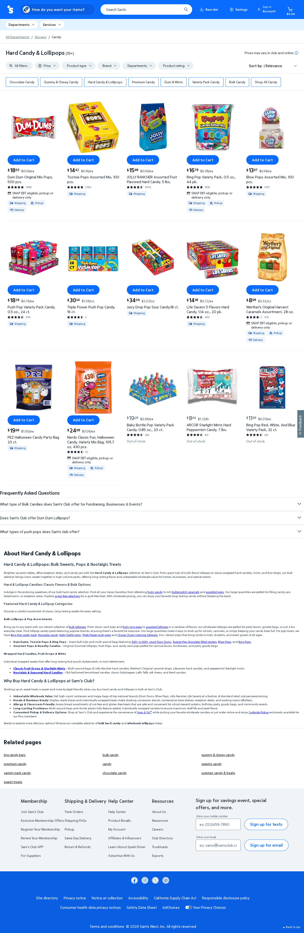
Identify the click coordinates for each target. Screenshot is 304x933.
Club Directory (162, 838)
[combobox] (146, 9)
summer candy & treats (218, 773)
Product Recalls (119, 820)
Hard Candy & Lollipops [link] (105, 82)
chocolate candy (115, 773)
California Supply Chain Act (175, 898)
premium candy (15, 763)
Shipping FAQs (76, 820)
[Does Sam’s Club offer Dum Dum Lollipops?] (299, 517)
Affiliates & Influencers (124, 838)
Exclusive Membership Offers (42, 820)
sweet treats (13, 782)
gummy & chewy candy (218, 754)
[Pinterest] (166, 880)
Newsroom (160, 820)
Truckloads (160, 847)
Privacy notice (75, 898)
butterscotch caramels (185, 592)
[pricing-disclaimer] (296, 53)
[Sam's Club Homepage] (10, 9)
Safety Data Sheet (142, 907)
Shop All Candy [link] (266, 82)
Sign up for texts (266, 824)
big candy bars (15, 754)
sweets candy (211, 763)
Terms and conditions (107, 926)
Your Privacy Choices (209, 907)
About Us (159, 811)
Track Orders (74, 811)
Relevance (274, 65)
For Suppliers (31, 855)
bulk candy (111, 754)
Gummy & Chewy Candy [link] (61, 82)
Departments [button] (19, 24)
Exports (158, 855)
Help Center (117, 811)
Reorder (211, 9)
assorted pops (215, 592)
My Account (116, 829)
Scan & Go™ (144, 712)
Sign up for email (266, 845)
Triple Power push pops (96, 635)
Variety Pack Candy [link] (206, 82)
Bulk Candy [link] (237, 82)
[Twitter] (155, 880)
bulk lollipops (77, 627)
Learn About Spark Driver (127, 847)
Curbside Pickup (259, 712)
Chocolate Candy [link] (22, 82)
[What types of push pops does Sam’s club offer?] (299, 531)
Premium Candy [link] (143, 82)
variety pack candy (17, 773)
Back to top (293, 927)
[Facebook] (134, 880)
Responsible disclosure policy (226, 898)
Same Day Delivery (78, 838)
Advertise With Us (121, 855)
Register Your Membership (40, 829)
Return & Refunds (78, 847)
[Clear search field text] (175, 9)
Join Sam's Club (32, 811)
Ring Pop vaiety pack (24, 635)
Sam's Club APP (32, 847)
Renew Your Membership (39, 838)
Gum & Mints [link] (173, 82)
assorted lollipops (157, 627)
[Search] (186, 9)
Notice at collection (107, 898)
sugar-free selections (67, 596)
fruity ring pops (132, 627)
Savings (241, 9)
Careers (157, 829)
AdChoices (171, 907)
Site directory (47, 898)
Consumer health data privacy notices (90, 907)
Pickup (69, 829)
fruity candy (154, 592)
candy (107, 763)
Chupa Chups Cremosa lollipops (138, 635)
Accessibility (138, 898)
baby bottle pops (70, 635)
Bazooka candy (48, 635)
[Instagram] (145, 880)
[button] (267, 9)
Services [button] (49, 24)
